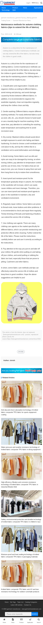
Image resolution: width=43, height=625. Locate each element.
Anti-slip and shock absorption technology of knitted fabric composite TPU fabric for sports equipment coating (19, 412)
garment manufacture (13, 609)
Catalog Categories (31, 602)
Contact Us (27, 605)
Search (35, 614)
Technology (6, 10)
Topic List (20, 602)
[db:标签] (20, 351)
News (25, 8)
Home (4, 8)
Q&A (14, 10)
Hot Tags (13, 602)
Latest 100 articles (16, 605)
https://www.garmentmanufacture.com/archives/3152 (24, 339)
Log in (28, 3)
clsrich (12, 360)
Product (15, 8)
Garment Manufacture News (22, 20)
